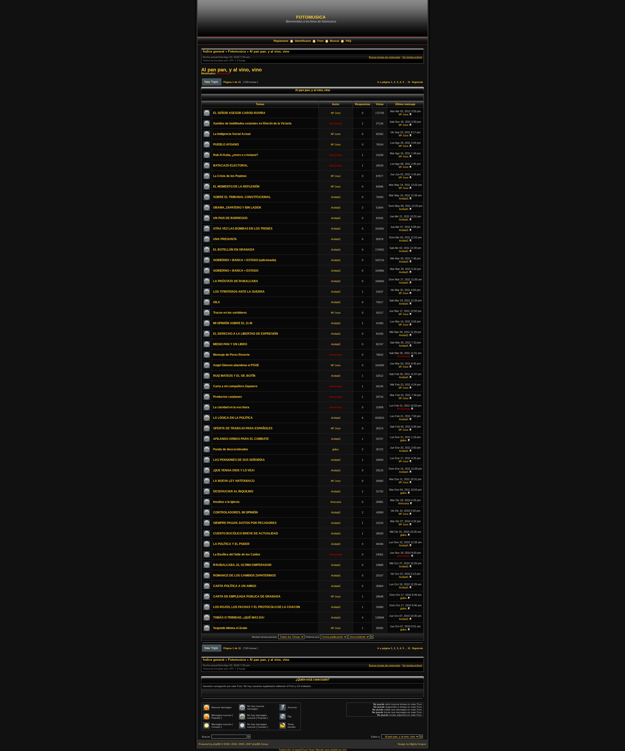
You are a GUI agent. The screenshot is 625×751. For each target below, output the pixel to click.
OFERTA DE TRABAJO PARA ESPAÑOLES (242, 428)
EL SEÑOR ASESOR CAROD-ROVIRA (239, 113)
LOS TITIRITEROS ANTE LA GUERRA (239, 291)
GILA (216, 302)
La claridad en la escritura (231, 407)
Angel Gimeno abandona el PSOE (236, 365)
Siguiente (417, 82)
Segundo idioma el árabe (230, 628)
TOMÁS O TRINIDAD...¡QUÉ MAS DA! (238, 617)
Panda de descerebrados (230, 449)
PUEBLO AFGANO (226, 144)
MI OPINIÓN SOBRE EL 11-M (232, 323)
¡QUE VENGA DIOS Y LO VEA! (234, 470)
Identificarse (303, 40)
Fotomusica (237, 51)
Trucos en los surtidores (230, 312)
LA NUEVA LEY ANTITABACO (233, 481)
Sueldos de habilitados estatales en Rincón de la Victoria (252, 123)
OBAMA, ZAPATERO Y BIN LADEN (237, 207)
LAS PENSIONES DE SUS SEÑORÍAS (239, 460)
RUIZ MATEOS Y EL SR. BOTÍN (234, 375)
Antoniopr (223, 73)
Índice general (213, 51)
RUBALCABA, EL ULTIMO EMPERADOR (243, 565)
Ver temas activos (412, 57)
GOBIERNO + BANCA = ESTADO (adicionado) (244, 260)
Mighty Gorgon (418, 744)
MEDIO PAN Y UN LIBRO (230, 344)
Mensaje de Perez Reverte (231, 354)
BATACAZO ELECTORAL (230, 165)
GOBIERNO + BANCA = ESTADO (235, 270)
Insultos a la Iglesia (226, 502)
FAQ (348, 40)
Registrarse (281, 40)
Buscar (334, 40)
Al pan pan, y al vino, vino (269, 51)
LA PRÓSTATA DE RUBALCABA (235, 281)
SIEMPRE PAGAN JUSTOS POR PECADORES (245, 523)
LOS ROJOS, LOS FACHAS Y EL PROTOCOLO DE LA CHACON (256, 607)
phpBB (217, 744)
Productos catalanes (227, 396)
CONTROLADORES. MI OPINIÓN (235, 512)
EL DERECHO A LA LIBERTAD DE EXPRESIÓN (245, 333)
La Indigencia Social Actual (231, 134)
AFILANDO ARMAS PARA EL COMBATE (241, 439)
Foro (320, 40)
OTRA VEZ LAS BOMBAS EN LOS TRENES (242, 228)
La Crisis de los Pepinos (230, 176)
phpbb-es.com (338, 749)
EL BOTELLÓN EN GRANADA (233, 249)
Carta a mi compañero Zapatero (235, 386)
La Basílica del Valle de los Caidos (236, 554)
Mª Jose (336, 112)
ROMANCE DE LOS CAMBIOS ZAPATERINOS (244, 575)
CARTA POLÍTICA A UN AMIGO (234, 586)
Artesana (335, 501)
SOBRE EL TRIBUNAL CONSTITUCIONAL (242, 197)
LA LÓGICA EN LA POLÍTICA (233, 418)
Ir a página (383, 82)
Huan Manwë (316, 749)
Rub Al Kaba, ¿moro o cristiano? (235, 155)
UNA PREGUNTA (225, 239)
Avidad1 (336, 197)
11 (409, 82)
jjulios (403, 440)
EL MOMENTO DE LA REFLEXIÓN (236, 186)
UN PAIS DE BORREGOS (230, 218)
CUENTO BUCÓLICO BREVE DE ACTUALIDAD (245, 533)
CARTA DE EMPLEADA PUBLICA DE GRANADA (247, 596)
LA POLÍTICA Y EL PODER (231, 544)
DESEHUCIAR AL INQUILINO (233, 491)
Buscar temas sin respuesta (384, 57)
